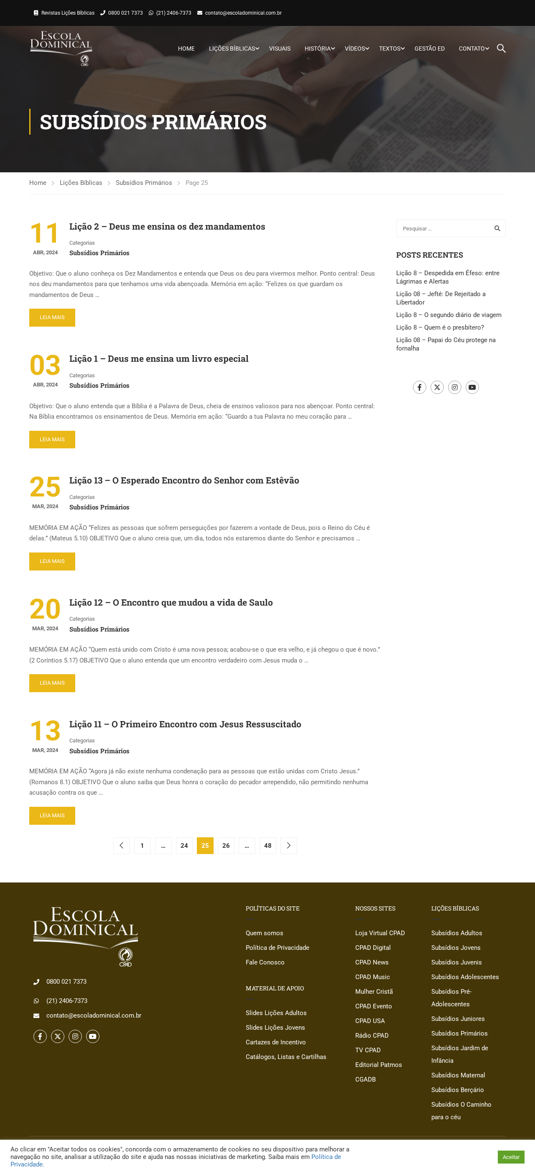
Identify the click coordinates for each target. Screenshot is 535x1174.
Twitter (437, 387)
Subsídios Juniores (458, 1019)
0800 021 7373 (125, 13)
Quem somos (264, 933)
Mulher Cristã (374, 991)
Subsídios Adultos (456, 933)
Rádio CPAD (372, 1035)
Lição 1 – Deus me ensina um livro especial (159, 358)
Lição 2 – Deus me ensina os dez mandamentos (167, 226)
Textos (389, 48)
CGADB (365, 1079)
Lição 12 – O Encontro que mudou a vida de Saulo (171, 602)
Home (186, 48)
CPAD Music (372, 977)
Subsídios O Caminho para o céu (461, 1111)
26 (226, 845)
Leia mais (52, 317)
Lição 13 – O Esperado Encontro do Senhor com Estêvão (184, 480)
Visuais (279, 48)
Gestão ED (430, 48)
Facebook (419, 387)
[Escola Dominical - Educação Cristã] (61, 48)
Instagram (454, 387)
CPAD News (372, 962)
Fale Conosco (265, 962)
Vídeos (355, 48)
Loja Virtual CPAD (380, 933)
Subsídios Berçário (457, 1090)
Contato (472, 48)
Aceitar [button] (511, 1157)
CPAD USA (370, 1021)
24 (184, 845)
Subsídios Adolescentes (465, 977)
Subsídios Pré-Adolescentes (451, 998)
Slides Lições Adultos (276, 1013)
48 (268, 845)
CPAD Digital (373, 947)
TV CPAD (368, 1050)
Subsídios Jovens (456, 947)
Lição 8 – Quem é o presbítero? (440, 327)
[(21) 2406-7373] (36, 1001)
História (318, 48)
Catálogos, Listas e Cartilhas (286, 1057)
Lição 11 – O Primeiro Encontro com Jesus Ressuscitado (185, 724)
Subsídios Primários (144, 183)
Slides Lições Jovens (275, 1027)
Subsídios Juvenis (456, 962)
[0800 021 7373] (36, 982)
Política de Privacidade (277, 947)
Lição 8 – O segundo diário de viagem (449, 315)
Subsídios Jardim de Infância (459, 1054)
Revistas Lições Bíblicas (67, 13)
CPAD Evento (373, 1006)
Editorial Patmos (378, 1065)
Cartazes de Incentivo (276, 1042)
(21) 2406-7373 (173, 13)
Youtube (472, 387)
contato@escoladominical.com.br (243, 13)
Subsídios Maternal (458, 1075)
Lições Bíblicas (232, 48)
